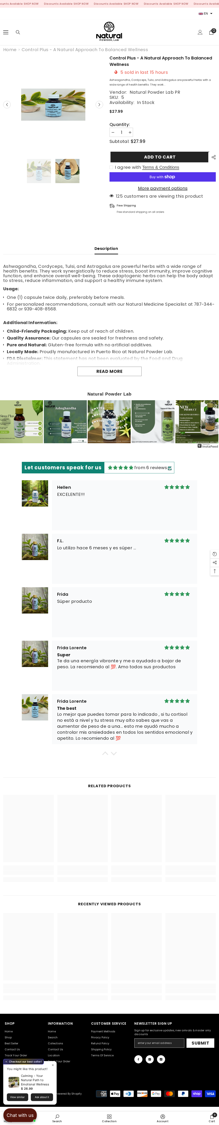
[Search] (18, 32)
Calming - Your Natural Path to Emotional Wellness (35, 1080)
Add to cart (159, 157)
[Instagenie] (208, 447)
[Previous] (6, 421)
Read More (109, 371)
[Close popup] (52, 1065)
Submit (200, 1043)
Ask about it (42, 1097)
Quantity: (120, 124)
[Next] (212, 421)
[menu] (5, 32)
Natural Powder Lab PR (155, 92)
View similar (17, 1097)
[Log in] (200, 32)
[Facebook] (138, 1059)
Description (106, 248)
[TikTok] (161, 1059)
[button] (7, 104)
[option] (53, 105)
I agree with (128, 167)
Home (10, 49)
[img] (120, 468)
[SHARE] (212, 157)
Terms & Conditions (160, 167)
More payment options (163, 188)
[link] (28, 872)
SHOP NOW (31, 4)
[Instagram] (150, 1059)
